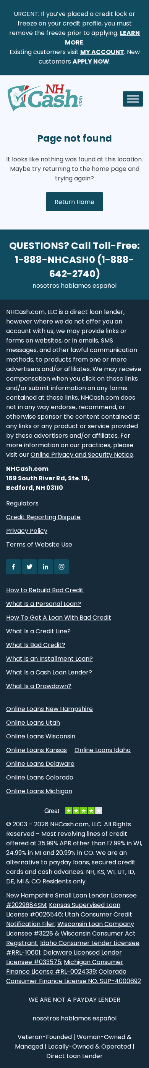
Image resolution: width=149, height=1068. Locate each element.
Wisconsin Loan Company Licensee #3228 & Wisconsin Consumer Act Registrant (71, 933)
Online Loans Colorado (39, 777)
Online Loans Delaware (40, 763)
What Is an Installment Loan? (49, 658)
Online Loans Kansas (36, 750)
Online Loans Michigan (39, 791)
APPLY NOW (91, 61)
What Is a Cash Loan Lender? (49, 672)
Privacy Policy (26, 530)
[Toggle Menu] (133, 98)
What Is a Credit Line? (38, 631)
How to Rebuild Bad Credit (45, 590)
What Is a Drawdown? (38, 686)
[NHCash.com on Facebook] (13, 566)
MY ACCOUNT (102, 52)
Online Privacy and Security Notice (82, 454)
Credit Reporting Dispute (43, 517)
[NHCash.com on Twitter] (29, 566)
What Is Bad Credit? (35, 645)
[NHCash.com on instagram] (61, 566)
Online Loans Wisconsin (40, 736)
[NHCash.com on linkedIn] (45, 566)
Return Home (74, 202)
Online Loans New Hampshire (49, 709)
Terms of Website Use (39, 544)
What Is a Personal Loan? (43, 603)
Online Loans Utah (33, 722)
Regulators (22, 503)
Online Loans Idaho (102, 750)
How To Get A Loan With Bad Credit (58, 617)
